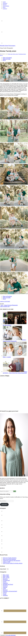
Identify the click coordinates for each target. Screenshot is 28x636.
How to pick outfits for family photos (12, 563)
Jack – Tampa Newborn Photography (9, 305)
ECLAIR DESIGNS (11, 635)
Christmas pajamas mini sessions (11, 560)
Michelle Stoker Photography (7, 45)
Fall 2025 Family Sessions (9, 558)
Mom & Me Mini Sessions (9, 559)
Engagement (6, 580)
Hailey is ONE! (6, 562)
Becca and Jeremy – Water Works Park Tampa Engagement (15, 372)
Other (4, 588)
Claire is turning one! (5, 306)
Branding (5, 579)
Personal (5, 590)
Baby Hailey (6, 576)
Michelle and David (22, 54)
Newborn (5, 585)
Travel (4, 594)
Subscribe (4, 504)
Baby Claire (10, 54)
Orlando (5, 587)
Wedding (5, 595)
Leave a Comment (5, 301)
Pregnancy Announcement (10, 591)
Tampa (1, 55)
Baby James (15, 54)
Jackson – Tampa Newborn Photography (14, 340)
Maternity (5, 583)
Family (4, 581)
